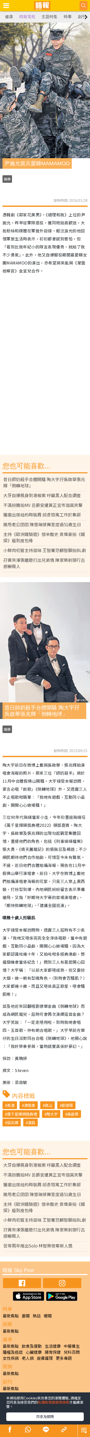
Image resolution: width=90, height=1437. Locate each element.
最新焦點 (11, 1316)
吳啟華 (72, 1114)
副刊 (82, 17)
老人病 (28, 1358)
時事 (68, 17)
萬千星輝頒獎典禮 (22, 1114)
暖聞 (48, 1316)
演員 (31, 1122)
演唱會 (29, 1105)
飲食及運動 (32, 1346)
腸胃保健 (53, 1352)
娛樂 (7, 179)
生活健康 (53, 1346)
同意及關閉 (45, 1416)
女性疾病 (11, 1358)
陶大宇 (52, 1114)
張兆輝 (12, 1122)
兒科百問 (72, 1352)
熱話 (37, 1316)
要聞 (26, 1316)
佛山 (48, 1105)
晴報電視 (27, 17)
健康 (9, 17)
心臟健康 (34, 1352)
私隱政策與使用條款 (53, 1402)
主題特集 (50, 17)
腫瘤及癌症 (13, 1352)
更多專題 (64, 1358)
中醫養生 (72, 1346)
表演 (10, 1105)
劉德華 (67, 1105)
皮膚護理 (45, 1358)
